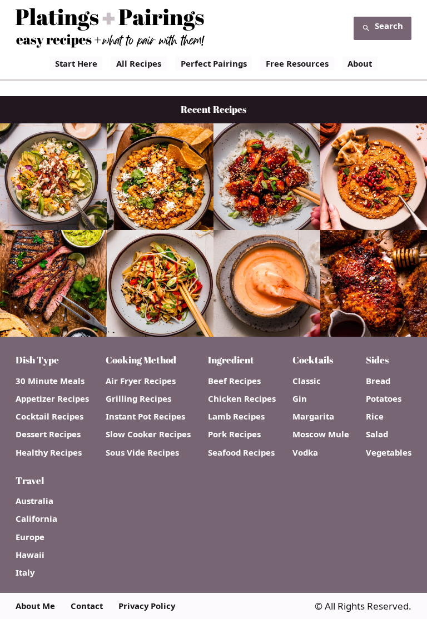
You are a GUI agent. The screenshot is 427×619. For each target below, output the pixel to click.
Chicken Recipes (242, 399)
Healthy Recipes (49, 452)
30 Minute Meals (50, 381)
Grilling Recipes (138, 399)
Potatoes (383, 399)
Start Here (76, 63)
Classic (306, 381)
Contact (87, 606)
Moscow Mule (320, 434)
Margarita (313, 416)
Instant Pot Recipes (145, 416)
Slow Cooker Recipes (148, 434)
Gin (299, 399)
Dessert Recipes (48, 434)
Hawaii (30, 555)
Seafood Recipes (241, 452)
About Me (35, 606)
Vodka (305, 452)
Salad (377, 434)
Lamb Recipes (236, 416)
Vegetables (388, 452)
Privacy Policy (146, 606)
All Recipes (138, 63)
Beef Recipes (234, 381)
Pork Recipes (234, 434)
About (359, 63)
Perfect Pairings (214, 63)
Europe (30, 537)
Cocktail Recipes (49, 416)
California (36, 519)
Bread (378, 381)
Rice (375, 416)
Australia (34, 501)
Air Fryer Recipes (141, 381)
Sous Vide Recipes (142, 452)
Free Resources (297, 63)
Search (389, 25)
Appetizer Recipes (52, 399)
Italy (25, 572)
